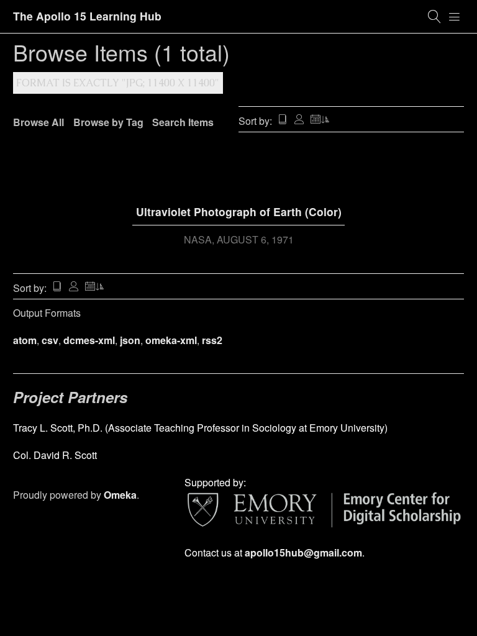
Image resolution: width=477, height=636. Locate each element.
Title (283, 120)
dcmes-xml (89, 340)
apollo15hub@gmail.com (303, 552)
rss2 (212, 340)
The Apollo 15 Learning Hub (87, 16)
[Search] (435, 17)
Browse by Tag (108, 122)
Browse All (38, 122)
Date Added (320, 120)
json (130, 340)
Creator (299, 120)
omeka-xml (171, 340)
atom (25, 340)
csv (50, 340)
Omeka (120, 495)
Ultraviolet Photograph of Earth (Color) (239, 211)
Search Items (183, 122)
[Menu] (455, 17)
